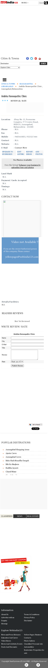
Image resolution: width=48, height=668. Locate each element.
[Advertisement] (24, 31)
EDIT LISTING (20, 152)
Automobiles (29, 647)
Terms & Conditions (31, 614)
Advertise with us (7, 617)
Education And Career (9, 638)
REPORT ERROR (29, 152)
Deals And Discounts (9, 647)
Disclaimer (28, 620)
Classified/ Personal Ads (33, 644)
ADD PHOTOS (38, 152)
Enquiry (4, 620)
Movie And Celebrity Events (11, 644)
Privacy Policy (29, 617)
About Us (4, 614)
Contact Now (21, 147)
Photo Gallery (29, 641)
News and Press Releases (11, 634)
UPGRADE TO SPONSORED (7, 152)
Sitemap (4, 623)
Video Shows (6, 641)
